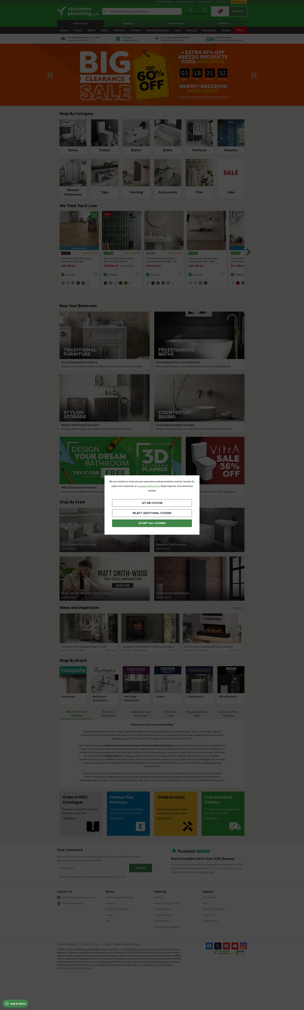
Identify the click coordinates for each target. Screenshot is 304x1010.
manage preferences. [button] (148, 486)
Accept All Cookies (152, 523)
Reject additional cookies (152, 513)
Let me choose (152, 503)
